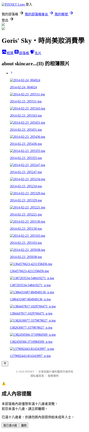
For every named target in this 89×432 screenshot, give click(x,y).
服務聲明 (53, 375)
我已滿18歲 (10, 425)
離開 (23, 425)
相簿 (10, 53)
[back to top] (5, 363)
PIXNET (29, 371)
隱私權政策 (37, 375)
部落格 (24, 53)
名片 (38, 53)
